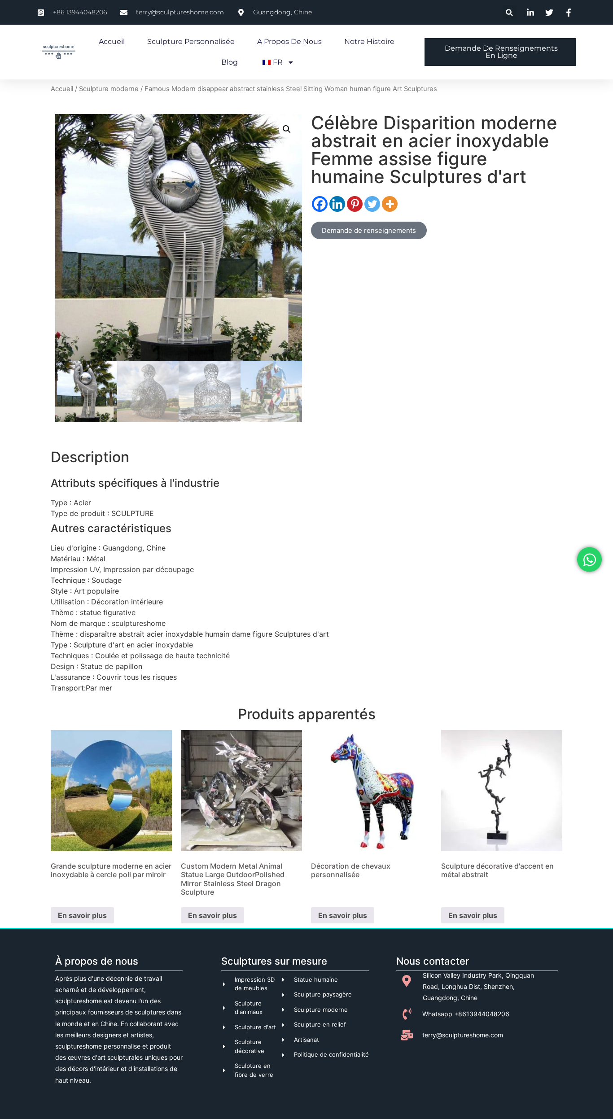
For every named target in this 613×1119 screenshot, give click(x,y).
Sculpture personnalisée (191, 41)
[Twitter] (372, 204)
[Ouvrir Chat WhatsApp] (589, 559)
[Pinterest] (355, 204)
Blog (229, 62)
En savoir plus (82, 915)
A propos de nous (289, 41)
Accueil (112, 41)
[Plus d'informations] (390, 204)
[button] (510, 12)
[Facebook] (320, 204)
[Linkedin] (337, 204)
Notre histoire (369, 41)
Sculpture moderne (109, 89)
